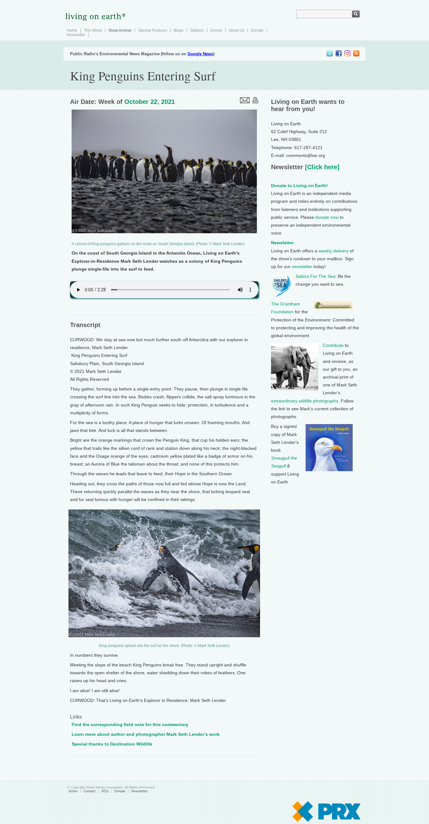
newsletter (302, 266)
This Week (93, 30)
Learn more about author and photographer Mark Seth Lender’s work (146, 734)
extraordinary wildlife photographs (304, 400)
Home (72, 30)
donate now (327, 217)
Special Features (152, 30)
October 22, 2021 (149, 101)
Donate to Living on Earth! (299, 185)
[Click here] (321, 167)
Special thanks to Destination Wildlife (112, 743)
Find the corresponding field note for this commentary (130, 724)
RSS (104, 791)
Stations (197, 30)
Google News (200, 53)
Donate (257, 30)
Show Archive (120, 30)
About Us (236, 30)
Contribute (333, 345)
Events (216, 30)
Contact (89, 791)
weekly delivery (333, 250)
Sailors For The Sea (315, 276)
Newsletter (76, 35)
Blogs (178, 30)
